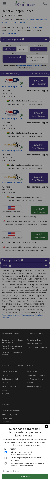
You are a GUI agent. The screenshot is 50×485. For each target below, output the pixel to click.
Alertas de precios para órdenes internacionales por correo (23, 453)
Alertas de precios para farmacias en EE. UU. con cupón (28, 459)
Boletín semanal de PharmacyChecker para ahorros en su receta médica (27, 464)
